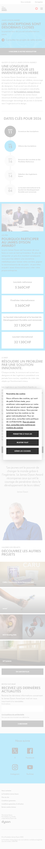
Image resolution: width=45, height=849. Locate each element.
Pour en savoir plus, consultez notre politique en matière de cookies (20, 424)
